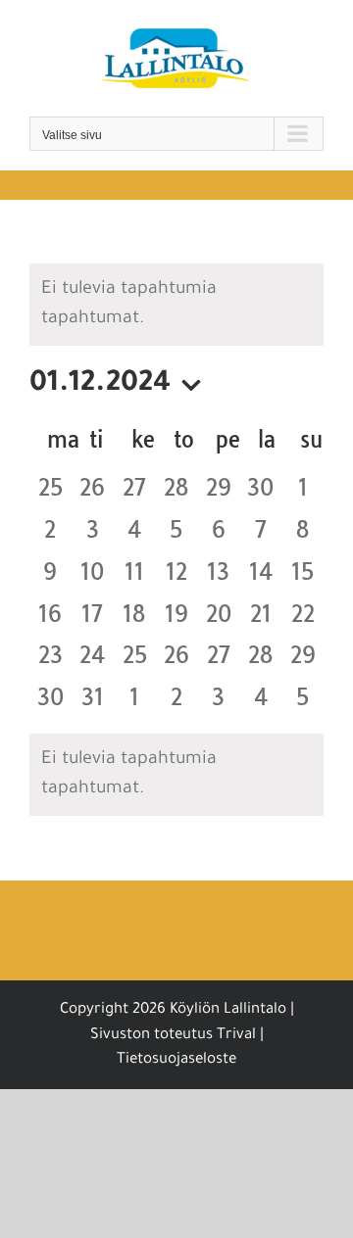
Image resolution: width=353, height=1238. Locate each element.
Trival (236, 1035)
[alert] (176, 775)
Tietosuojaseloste (176, 1060)
